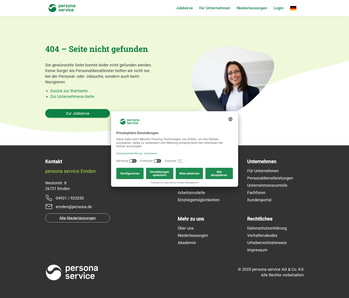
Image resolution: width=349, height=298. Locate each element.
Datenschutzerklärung (267, 228)
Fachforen (256, 192)
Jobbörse (184, 8)
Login (279, 8)
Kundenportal (259, 199)
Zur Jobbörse (77, 113)
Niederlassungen (252, 8)
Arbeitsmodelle (191, 192)
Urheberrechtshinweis (267, 242)
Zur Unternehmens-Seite (72, 96)
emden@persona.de (74, 206)
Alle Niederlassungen (77, 218)
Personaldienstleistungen (270, 178)
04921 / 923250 (70, 198)
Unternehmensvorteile (267, 185)
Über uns (186, 228)
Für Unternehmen (214, 8)
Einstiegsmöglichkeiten (199, 199)
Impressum (257, 250)
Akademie (187, 242)
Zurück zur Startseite (69, 90)
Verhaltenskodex (262, 235)
